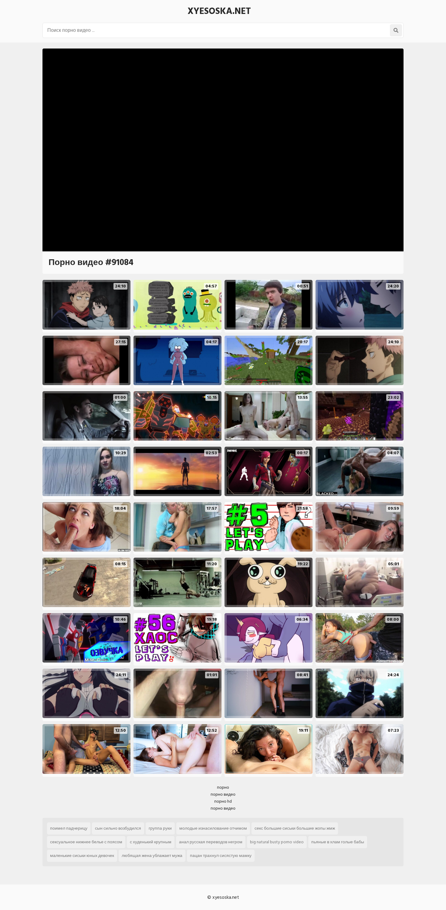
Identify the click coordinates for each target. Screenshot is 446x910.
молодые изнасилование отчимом (213, 828)
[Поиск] (396, 30)
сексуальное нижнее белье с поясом (86, 841)
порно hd (223, 801)
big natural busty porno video (277, 841)
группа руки (160, 828)
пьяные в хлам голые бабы (337, 841)
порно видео (223, 794)
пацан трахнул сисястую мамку (221, 855)
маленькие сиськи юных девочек (82, 855)
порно (223, 787)
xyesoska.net (219, 11)
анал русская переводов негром (210, 841)
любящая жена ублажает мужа (152, 855)
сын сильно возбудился (118, 828)
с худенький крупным (150, 841)
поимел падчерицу (68, 828)
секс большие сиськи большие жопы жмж (295, 828)
